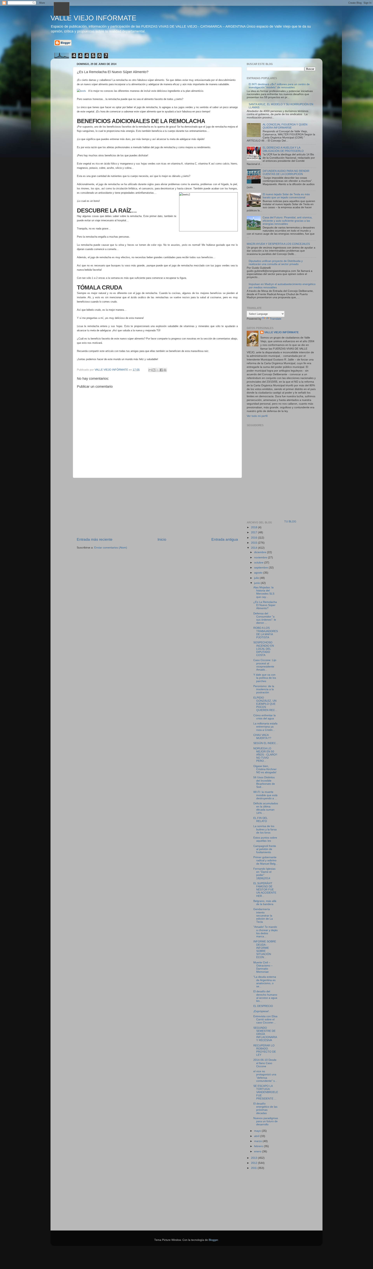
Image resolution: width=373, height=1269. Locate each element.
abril (257, 1136)
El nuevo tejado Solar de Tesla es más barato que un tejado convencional (286, 196)
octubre (259, 562)
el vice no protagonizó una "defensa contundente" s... (265, 1076)
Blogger (213, 1239)
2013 (254, 1157)
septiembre (261, 567)
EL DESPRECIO (263, 1006)
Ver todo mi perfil (257, 416)
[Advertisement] (157, 507)
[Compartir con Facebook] (161, 370)
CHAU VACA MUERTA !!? (262, 737)
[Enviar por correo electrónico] (150, 370)
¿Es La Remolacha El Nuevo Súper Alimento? (265, 605)
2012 (254, 1162)
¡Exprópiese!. (261, 1011)
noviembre (261, 557)
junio (257, 583)
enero (258, 1151)
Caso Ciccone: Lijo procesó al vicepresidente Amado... (264, 665)
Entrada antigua (224, 539)
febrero (259, 1146)
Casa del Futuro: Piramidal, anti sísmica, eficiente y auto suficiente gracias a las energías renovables (287, 220)
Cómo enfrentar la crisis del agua (264, 717)
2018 (254, 527)
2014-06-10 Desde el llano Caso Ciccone (264, 1063)
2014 (254, 547)
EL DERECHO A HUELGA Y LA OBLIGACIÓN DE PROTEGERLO (283, 149)
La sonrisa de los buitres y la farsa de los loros (265, 829)
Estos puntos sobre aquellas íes (265, 839)
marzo (258, 1141)
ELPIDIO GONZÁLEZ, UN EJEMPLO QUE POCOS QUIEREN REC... (265, 704)
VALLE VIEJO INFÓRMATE (93, 18)
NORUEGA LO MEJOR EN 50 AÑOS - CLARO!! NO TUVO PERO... (265, 755)
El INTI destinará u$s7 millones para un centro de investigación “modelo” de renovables (279, 86)
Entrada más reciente (94, 539)
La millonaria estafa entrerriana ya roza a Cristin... (265, 726)
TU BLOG (290, 521)
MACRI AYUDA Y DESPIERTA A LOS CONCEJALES (278, 243)
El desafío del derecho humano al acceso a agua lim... (265, 996)
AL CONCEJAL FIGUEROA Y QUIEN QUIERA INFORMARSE (285, 126)
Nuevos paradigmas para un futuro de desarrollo (265, 1121)
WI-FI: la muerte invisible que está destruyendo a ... (265, 795)
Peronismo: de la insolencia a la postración (263, 689)
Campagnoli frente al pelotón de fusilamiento (264, 849)
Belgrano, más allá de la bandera (264, 903)
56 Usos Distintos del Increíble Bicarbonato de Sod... (264, 782)
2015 (254, 542)
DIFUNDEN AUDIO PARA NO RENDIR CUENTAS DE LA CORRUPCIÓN (286, 173)
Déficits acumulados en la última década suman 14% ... (265, 808)
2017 (254, 532)
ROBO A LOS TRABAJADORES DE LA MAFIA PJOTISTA (265, 632)
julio (257, 577)
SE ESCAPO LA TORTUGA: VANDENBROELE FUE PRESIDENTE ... (265, 1092)
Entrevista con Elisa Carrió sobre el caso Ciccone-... (265, 1019)
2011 (254, 1168)
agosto (258, 572)
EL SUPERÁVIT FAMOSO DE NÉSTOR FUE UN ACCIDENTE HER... (264, 889)
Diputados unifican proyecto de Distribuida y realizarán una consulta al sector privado (276, 263)
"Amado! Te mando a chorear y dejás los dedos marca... (265, 931)
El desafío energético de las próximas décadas (265, 1108)
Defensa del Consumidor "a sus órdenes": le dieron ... (264, 618)
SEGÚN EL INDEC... (265, 743)
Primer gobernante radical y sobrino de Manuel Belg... (265, 860)
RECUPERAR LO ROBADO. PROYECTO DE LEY (264, 1050)
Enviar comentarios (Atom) (110, 547)
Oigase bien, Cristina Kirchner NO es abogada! (265, 769)
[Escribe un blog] (154, 370)
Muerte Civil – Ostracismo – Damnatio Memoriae (263, 967)
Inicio (162, 539)
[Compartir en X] (157, 370)
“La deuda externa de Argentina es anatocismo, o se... (264, 981)
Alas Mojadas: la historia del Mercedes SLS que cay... (263, 592)
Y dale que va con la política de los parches (264, 677)
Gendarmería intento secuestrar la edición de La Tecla (263, 915)
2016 (254, 537)
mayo (258, 1130)
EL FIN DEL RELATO (260, 820)
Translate (275, 318)
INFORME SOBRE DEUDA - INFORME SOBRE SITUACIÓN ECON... (264, 949)
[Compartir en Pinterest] (165, 370)
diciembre (260, 552)
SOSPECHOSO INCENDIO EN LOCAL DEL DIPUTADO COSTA (263, 649)
